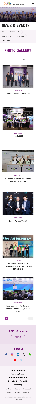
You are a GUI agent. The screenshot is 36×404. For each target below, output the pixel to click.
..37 (27, 318)
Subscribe (18, 337)
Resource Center (6, 36)
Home (3, 32)
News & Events (14, 32)
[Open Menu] (33, 3)
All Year (22, 59)
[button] (21, 360)
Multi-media (20, 36)
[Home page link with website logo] (16, 3)
